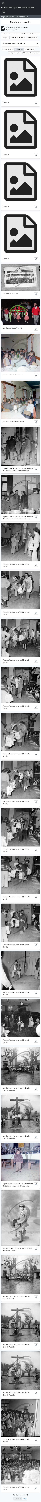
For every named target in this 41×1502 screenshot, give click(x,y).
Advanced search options (14, 43)
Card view (20, 49)
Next (25, 1499)
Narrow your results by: (20, 22)
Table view (30, 49)
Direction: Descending (30, 53)
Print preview (8, 49)
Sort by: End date (14, 53)
